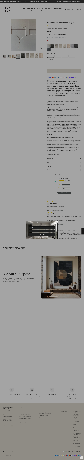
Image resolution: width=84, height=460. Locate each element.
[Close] (57, 222)
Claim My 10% (42, 234)
